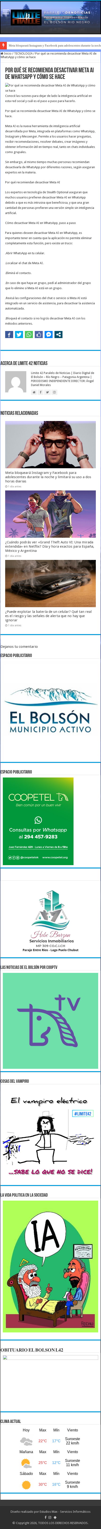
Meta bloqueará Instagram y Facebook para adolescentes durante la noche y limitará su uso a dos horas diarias (48, 477)
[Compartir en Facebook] (9, 334)
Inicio (7, 53)
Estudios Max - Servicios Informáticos (65, 1511)
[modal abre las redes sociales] (58, 334)
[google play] (55, 1517)
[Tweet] (19, 334)
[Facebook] (45, 1517)
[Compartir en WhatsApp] (29, 334)
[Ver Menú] (6, 12)
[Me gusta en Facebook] (39, 334)
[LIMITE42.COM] (50, 17)
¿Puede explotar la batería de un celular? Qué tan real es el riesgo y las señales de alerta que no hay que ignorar (48, 616)
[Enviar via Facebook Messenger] (49, 334)
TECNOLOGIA (23, 53)
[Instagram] (50, 1517)
